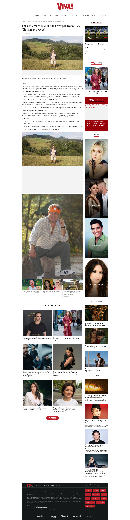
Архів (29, 21)
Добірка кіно (96, 301)
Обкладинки (90, 502)
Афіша (96, 375)
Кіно (88, 498)
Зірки (96, 490)
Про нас (38, 485)
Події (88, 494)
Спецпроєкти (96, 22)
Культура (96, 494)
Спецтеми (95, 498)
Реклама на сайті (56, 485)
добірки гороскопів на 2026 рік (97, 92)
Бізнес (104, 498)
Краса (103, 490)
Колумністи (90, 506)
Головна (24, 21)
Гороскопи (101, 502)
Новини (89, 490)
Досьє (96, 135)
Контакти (46, 485)
